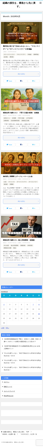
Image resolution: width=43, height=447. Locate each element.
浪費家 (11, 184)
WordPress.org (8, 396)
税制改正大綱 (25, 120)
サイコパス (12, 181)
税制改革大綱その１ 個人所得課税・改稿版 (19, 240)
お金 (5, 181)
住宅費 (14, 118)
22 (39, 314)
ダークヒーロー (33, 181)
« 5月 (2, 328)
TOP (16, 432)
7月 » (7, 328)
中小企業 (6, 245)
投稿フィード (8, 386)
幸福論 (29, 54)
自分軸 (6, 57)
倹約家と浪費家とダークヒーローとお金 (17, 176)
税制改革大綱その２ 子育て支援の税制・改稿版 (21, 113)
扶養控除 (6, 120)
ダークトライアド (21, 181)
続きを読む (21, 74)
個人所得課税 (14, 245)
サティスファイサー (9, 54)
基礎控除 (22, 245)
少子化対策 (29, 118)
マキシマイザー (21, 54)
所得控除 (30, 245)
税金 (14, 248)
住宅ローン (7, 118)
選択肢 (11, 57)
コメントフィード (9, 391)
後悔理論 (36, 54)
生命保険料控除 (15, 120)
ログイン (6, 382)
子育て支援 (21, 118)
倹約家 (6, 184)
